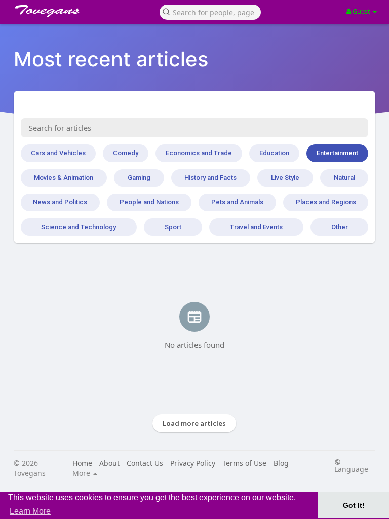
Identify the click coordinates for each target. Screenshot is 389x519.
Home (82, 463)
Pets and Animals (237, 202)
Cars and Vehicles (58, 153)
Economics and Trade (199, 153)
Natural (344, 177)
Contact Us (145, 463)
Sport (173, 227)
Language (351, 468)
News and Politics (60, 202)
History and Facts (210, 177)
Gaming (139, 177)
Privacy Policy (192, 463)
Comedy (125, 153)
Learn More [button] (30, 511)
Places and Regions (326, 202)
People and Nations (149, 202)
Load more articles (194, 423)
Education (274, 153)
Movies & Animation (63, 177)
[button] (210, 11)
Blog (281, 463)
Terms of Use (244, 463)
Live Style (285, 177)
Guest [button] (361, 11)
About (109, 463)
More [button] (82, 473)
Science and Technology (78, 227)
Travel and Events (256, 227)
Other (339, 227)
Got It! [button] (354, 505)
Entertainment (337, 153)
